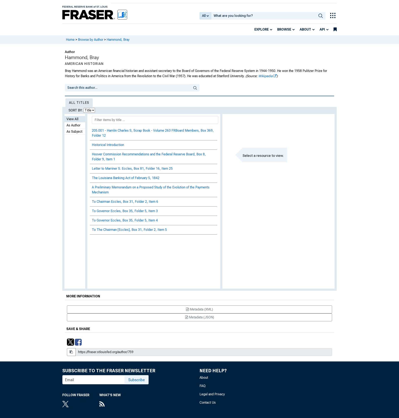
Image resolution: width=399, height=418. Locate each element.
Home (70, 40)
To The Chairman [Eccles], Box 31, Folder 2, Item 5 (129, 230)
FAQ (203, 386)
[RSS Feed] (110, 404)
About (305, 29)
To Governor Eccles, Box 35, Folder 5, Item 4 (125, 220)
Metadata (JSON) (201, 317)
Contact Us (208, 402)
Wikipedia (265, 76)
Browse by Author (90, 40)
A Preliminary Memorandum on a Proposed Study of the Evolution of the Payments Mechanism (150, 189)
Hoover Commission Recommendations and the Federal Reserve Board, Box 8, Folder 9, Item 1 (149, 156)
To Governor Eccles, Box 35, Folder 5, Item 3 (125, 211)
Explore (261, 29)
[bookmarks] (335, 29)
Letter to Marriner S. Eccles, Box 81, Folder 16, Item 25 (132, 169)
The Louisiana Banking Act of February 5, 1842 (125, 178)
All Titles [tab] (79, 103)
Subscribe (136, 380)
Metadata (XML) (201, 309)
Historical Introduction (108, 145)
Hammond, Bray (118, 40)
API (322, 29)
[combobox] (263, 16)
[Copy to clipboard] (71, 352)
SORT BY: (76, 110)
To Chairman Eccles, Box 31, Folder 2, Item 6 (125, 202)
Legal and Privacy (212, 394)
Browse (284, 29)
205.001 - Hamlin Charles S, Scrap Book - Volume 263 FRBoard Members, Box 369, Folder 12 (153, 133)
